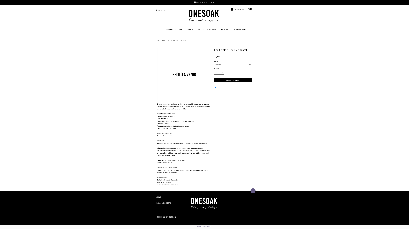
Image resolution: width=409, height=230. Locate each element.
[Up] (253, 190)
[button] (250, 9)
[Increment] (222, 72)
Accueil (160, 40)
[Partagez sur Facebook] (215, 88)
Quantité (216, 61)
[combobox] (233, 64)
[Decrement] (215, 72)
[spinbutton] (219, 72)
